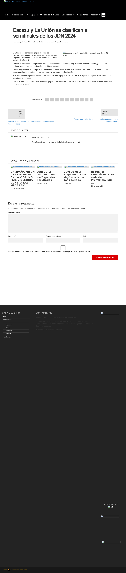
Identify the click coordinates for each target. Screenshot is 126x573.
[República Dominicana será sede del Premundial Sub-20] (103, 167)
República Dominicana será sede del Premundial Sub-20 (102, 177)
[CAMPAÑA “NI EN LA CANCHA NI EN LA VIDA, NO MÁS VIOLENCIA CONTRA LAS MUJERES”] (23, 167)
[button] (26, 14)
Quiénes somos (18, 14)
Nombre (12, 236)
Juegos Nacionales (61, 42)
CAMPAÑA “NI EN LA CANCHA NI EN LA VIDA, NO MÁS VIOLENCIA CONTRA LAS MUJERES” (23, 178)
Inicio (7, 14)
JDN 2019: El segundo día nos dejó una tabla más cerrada (75, 175)
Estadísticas (67, 14)
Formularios (9, 334)
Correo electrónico (54, 236)
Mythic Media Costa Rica (18, 570)
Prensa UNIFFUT (29, 42)
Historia (8, 328)
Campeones (9, 331)
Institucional (50, 42)
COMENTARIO (14, 212)
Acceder (94, 14)
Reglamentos (9, 325)
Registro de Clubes (51, 14)
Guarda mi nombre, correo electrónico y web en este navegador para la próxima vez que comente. (49, 251)
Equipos (34, 14)
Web (84, 236)
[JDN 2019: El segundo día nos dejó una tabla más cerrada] (76, 167)
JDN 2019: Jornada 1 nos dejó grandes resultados (46, 175)
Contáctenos (82, 14)
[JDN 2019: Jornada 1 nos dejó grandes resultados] (49, 167)
